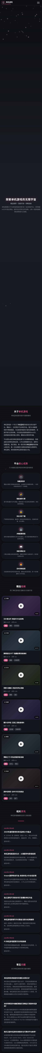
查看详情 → (7, 841)
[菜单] (38, 2)
